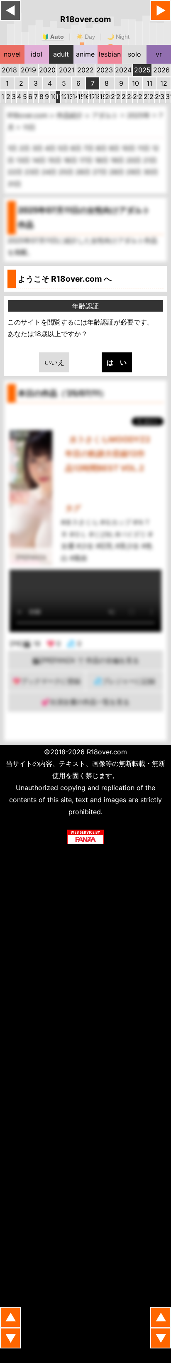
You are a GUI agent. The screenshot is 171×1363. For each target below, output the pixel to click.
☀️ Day (85, 36)
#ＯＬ (78, 534)
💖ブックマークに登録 (46, 681)
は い (117, 362)
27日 (101, 172)
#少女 (85, 546)
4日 (51, 148)
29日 (134, 172)
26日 (84, 172)
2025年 (139, 115)
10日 (129, 148)
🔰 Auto (53, 36)
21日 (150, 160)
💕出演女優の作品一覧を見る (85, 702)
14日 (40, 160)
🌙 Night (118, 36)
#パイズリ (130, 534)
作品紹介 (70, 115)
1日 (13, 148)
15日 (56, 160)
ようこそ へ (65, 279)
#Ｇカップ (115, 522)
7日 (89, 148)
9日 (115, 148)
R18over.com (85, 19)
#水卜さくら (79, 522)
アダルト (106, 115)
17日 (87, 160)
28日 (117, 172)
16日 (71, 160)
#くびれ (101, 534)
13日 (24, 160)
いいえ (54, 362)
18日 (102, 160)
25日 (67, 172)
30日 (150, 172)
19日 (118, 160)
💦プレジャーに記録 (124, 681)
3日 (38, 148)
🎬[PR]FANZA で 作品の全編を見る (85, 660)
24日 (50, 172)
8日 (102, 148)
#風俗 (78, 558)
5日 (64, 148)
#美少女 (127, 546)
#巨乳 (104, 546)
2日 (25, 148)
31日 (14, 184)
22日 (15, 172)
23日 (33, 172)
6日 (77, 148)
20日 (134, 160)
